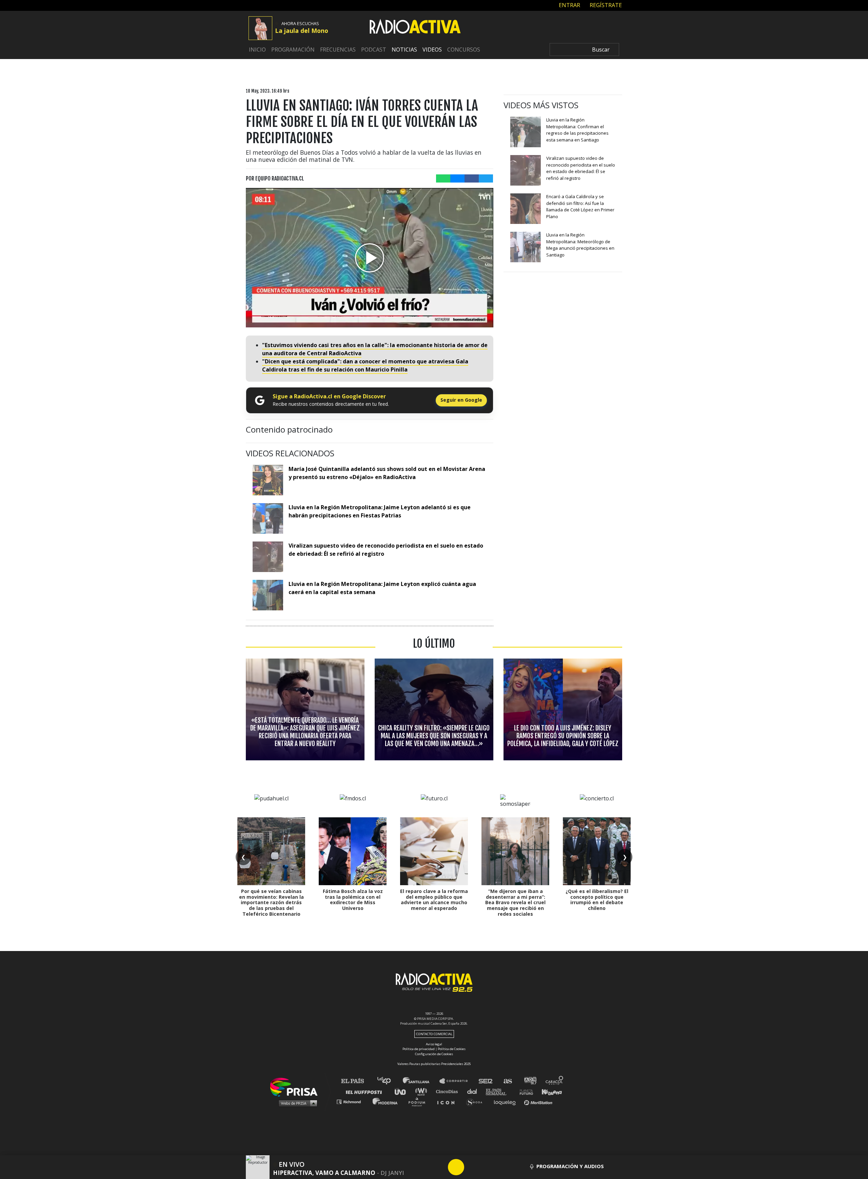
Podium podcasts (419, 1101)
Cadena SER (486, 1081)
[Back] (423, 1167)
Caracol (555, 1081)
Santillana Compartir (457, 1081)
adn (530, 1081)
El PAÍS (356, 1081)
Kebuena (549, 1091)
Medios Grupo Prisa (296, 1103)
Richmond (352, 1101)
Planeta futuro (524, 1091)
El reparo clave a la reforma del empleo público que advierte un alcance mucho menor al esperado (434, 899)
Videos (432, 49)
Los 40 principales (389, 1081)
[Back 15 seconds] (440, 1167)
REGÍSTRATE (605, 5)
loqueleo (506, 1101)
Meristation (539, 1101)
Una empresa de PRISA (296, 1086)
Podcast (373, 49)
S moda (476, 1101)
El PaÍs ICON (448, 1101)
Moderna (385, 1101)
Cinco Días (448, 1091)
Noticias (404, 49)
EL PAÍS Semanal (499, 1091)
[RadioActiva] (415, 27)
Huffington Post (365, 1091)
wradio (422, 1091)
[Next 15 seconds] (472, 1167)
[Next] (488, 1167)
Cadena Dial (474, 1091)
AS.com (507, 1081)
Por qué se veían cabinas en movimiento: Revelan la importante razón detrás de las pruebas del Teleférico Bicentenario (271, 902)
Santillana (421, 1081)
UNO (403, 1091)
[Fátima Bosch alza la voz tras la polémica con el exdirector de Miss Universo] (353, 851)
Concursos (463, 49)
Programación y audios (570, 1166)
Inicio (257, 49)
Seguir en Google (461, 400)
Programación (293, 49)
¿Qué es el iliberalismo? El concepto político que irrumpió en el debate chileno (597, 899)
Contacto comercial (434, 1034)
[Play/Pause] (456, 1167)
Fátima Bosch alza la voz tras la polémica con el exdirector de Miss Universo (353, 899)
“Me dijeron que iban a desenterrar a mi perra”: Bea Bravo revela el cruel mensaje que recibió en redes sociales (515, 902)
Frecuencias (338, 49)
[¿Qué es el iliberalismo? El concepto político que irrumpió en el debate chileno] (597, 851)
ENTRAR (568, 5)
